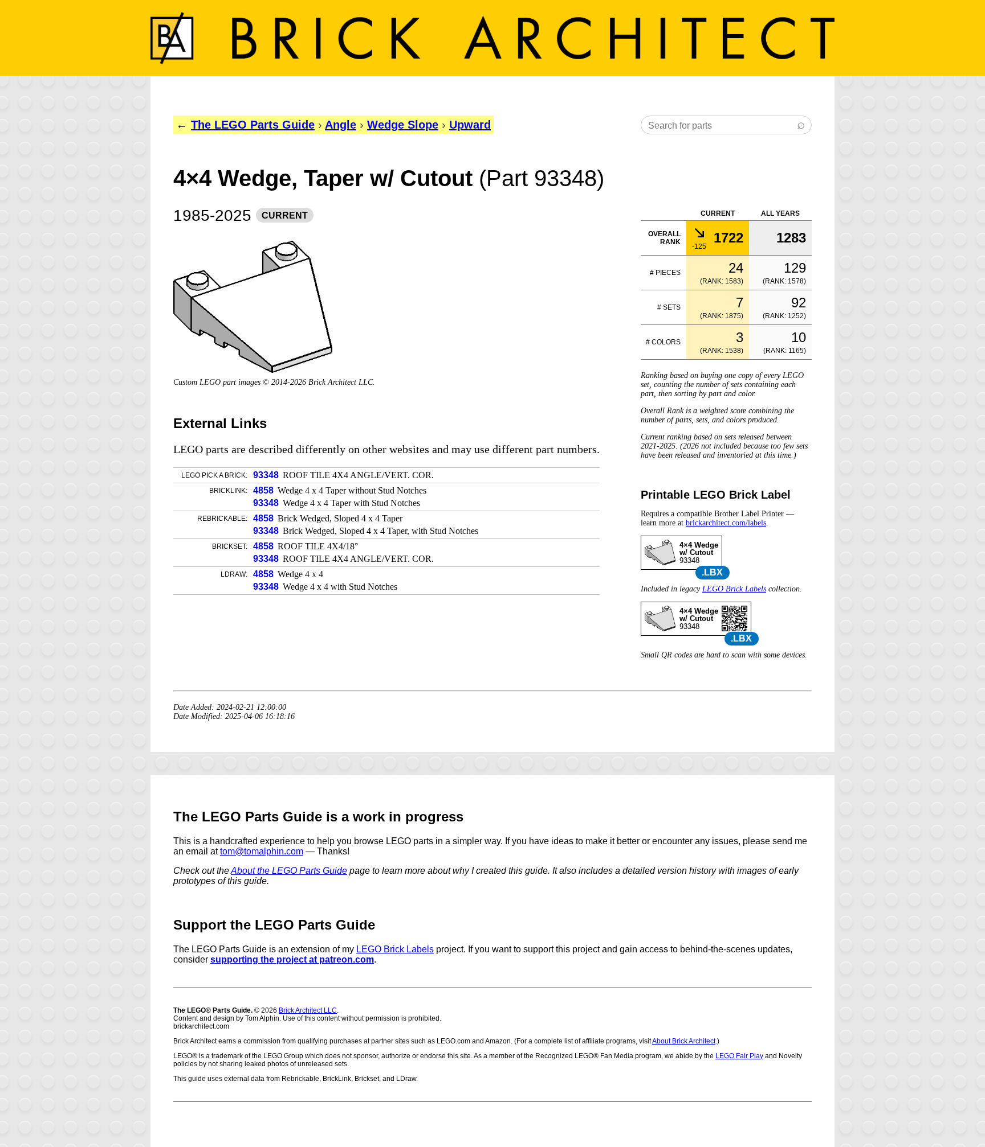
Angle (340, 124)
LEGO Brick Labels (734, 589)
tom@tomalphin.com (261, 851)
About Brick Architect (683, 1041)
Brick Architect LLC (308, 1010)
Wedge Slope (402, 124)
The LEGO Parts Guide (253, 124)
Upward (470, 124)
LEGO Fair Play (739, 1056)
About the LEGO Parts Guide (289, 870)
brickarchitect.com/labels (726, 523)
